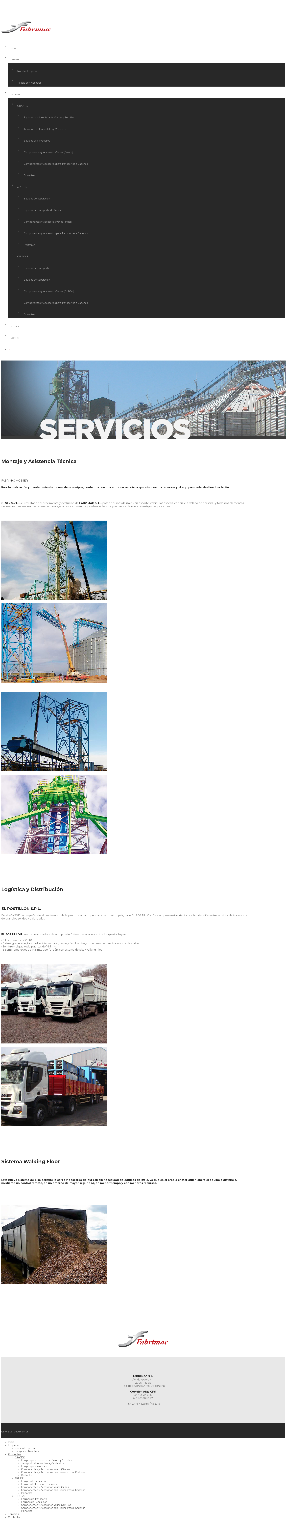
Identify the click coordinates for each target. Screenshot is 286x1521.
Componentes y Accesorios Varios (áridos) (48, 221)
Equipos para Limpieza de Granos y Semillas (49, 117)
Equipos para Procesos (37, 140)
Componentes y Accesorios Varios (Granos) (48, 152)
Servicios (15, 326)
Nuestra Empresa (27, 71)
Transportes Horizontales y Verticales (45, 129)
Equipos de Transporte (37, 268)
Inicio (13, 48)
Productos (15, 94)
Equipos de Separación (37, 198)
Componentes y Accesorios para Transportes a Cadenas (56, 163)
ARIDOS (22, 187)
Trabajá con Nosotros (29, 82)
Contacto (15, 338)
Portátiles (29, 175)
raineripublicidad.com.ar (14, 1431)
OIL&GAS (22, 256)
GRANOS (22, 105)
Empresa (15, 59)
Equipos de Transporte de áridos (42, 210)
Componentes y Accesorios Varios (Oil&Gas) (49, 291)
